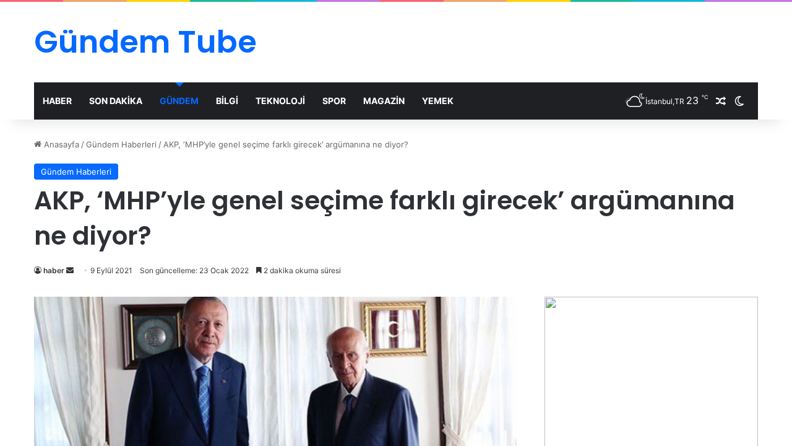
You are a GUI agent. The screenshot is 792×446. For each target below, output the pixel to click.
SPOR (334, 100)
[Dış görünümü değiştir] (739, 101)
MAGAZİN (384, 100)
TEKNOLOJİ (280, 100)
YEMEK (438, 100)
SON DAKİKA (115, 100)
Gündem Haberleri (121, 144)
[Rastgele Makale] (721, 101)
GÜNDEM (179, 100)
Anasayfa (60, 144)
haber (53, 270)
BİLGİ (227, 100)
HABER (57, 100)
